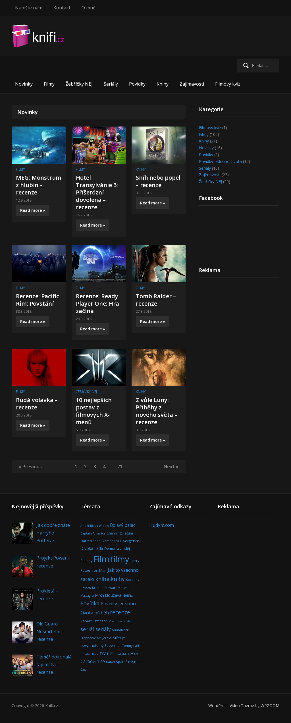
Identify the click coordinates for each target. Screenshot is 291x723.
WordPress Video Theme (231, 705)
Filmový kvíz (227, 84)
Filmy (49, 84)
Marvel (123, 587)
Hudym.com (161, 525)
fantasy (86, 560)
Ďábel (110, 662)
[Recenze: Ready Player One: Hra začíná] (99, 263)
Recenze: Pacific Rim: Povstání (37, 299)
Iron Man (99, 570)
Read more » (32, 210)
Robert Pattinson (94, 621)
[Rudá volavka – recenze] (39, 367)
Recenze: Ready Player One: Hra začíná (97, 303)
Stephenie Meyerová (96, 638)
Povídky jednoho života (220, 161)
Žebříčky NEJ (79, 84)
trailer (107, 653)
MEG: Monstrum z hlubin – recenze (38, 185)
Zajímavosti (192, 84)
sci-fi (127, 621)
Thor (95, 654)
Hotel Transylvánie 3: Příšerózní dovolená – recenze (97, 192)
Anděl (84, 526)
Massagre (87, 596)
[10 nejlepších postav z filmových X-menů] (99, 367)
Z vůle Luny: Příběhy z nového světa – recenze (156, 411)
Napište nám (28, 8)
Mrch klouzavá (108, 595)
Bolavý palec (122, 525)
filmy (120, 559)
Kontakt (61, 8)
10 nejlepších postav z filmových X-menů (94, 411)
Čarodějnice (92, 661)
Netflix (127, 595)
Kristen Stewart (104, 587)
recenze (120, 612)
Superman (113, 645)
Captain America (92, 533)
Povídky (137, 84)
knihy (118, 579)
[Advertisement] (239, 327)
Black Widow (99, 526)
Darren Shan (90, 540)
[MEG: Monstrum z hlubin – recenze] (39, 144)
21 (119, 466)
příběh (101, 612)
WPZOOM (270, 705)
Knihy (163, 84)
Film (101, 559)
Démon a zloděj (117, 548)
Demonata (110, 540)
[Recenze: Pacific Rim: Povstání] (39, 263)
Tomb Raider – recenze (156, 299)
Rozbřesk (115, 621)
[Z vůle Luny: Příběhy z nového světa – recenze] (159, 367)
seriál (87, 629)
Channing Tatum (120, 533)
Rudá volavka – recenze (37, 403)
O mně (88, 8)
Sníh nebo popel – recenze (158, 181)
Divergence (129, 540)
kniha (102, 579)
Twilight (120, 654)
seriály (103, 629)
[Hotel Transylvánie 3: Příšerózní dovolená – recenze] (99, 144)
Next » (171, 466)
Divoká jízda (91, 548)
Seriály (111, 84)
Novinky (24, 84)
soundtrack (120, 630)
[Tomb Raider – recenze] (159, 263)
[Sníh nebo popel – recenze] (159, 144)
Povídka (89, 603)
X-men (132, 653)
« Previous (30, 466)
